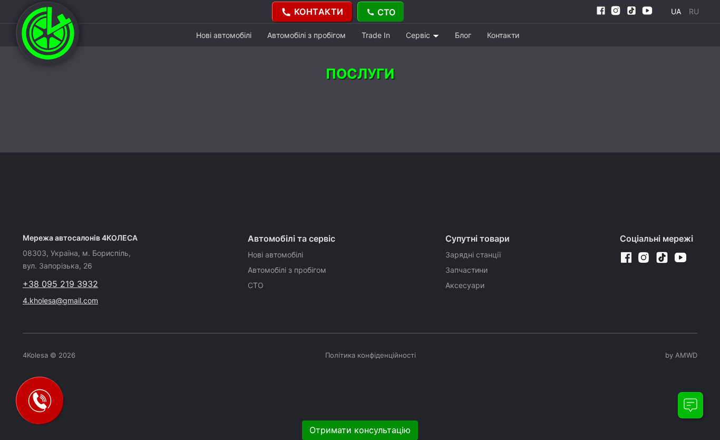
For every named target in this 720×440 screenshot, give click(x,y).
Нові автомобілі (223, 35)
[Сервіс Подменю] (436, 36)
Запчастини (466, 269)
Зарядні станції (473, 254)
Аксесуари (464, 285)
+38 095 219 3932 (60, 284)
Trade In (376, 35)
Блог (463, 35)
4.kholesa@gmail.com (60, 300)
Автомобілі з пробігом (306, 35)
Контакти (503, 35)
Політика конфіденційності (370, 355)
